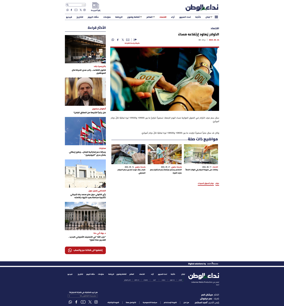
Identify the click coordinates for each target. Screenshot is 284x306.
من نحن (186, 302)
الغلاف (180, 280)
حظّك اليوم (93, 17)
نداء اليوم (172, 280)
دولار (217, 183)
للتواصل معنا (131, 302)
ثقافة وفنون (133, 17)
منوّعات (107, 17)
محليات (163, 280)
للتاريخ (80, 17)
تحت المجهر (185, 17)
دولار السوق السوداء (206, 183)
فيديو (69, 17)
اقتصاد (163, 17)
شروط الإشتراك (113, 302)
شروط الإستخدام (170, 302)
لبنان (207, 17)
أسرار (154, 280)
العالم (150, 17)
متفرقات (145, 280)
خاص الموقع (127, 280)
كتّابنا (198, 17)
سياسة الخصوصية (150, 302)
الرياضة (119, 17)
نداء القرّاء (136, 280)
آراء (173, 17)
